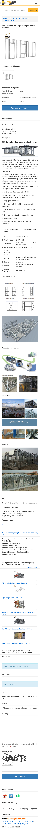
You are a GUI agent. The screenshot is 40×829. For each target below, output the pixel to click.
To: (3, 692)
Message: (5, 714)
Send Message (20, 776)
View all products (32, 567)
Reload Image (7, 764)
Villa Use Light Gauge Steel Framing (14, 583)
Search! (33, 10)
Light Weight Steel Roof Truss (12, 597)
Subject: (5, 704)
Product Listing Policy (25, 821)
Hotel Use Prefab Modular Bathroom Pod (16, 643)
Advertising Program (20, 823)
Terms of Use (6, 823)
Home (5, 18)
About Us (13, 821)
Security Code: (7, 752)
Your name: (6, 657)
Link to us (5, 821)
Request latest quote (20, 108)
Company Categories (28, 808)
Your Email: (6, 675)
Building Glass (10, 20)
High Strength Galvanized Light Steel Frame (17, 629)
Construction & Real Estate (19, 18)
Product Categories (10, 808)
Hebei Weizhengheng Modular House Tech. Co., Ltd (20, 533)
